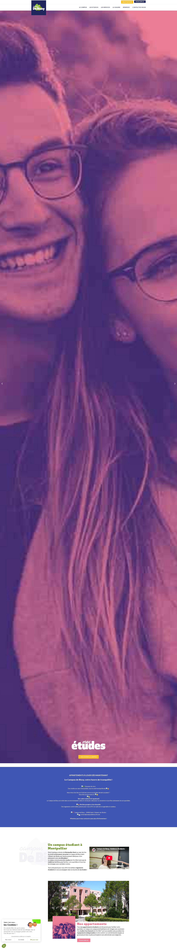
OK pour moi (34, 939)
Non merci (8, 939)
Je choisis (21, 939)
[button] (2, 383)
